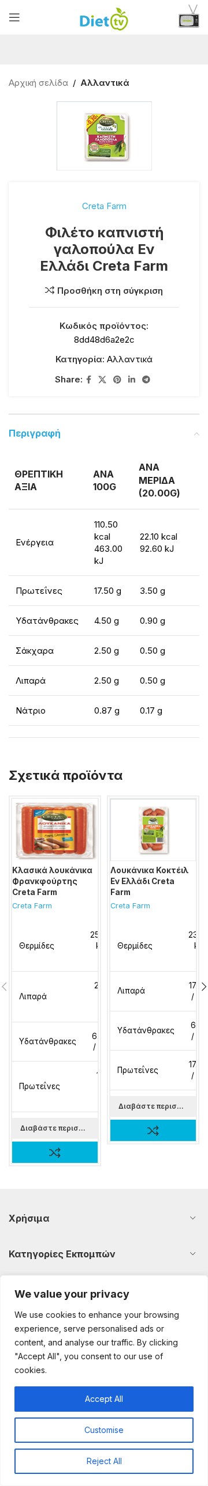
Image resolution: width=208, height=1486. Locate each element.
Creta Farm (104, 205)
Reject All (104, 1461)
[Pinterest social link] (117, 380)
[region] (104, 1380)
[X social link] (102, 380)
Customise (104, 1430)
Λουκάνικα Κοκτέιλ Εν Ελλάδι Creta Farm (149, 881)
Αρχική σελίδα (38, 82)
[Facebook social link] (89, 380)
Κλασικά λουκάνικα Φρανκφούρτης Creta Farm (52, 881)
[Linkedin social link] (132, 380)
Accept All (104, 1399)
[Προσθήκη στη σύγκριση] (55, 1152)
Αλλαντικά (104, 82)
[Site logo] (104, 16)
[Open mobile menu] (14, 17)
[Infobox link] (189, 18)
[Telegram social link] (146, 380)
